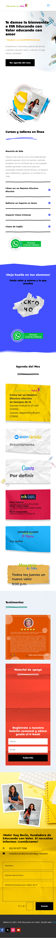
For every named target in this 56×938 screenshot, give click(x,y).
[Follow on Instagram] (13, 930)
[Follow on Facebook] (2, 930)
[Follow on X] (7, 930)
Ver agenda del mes (20, 62)
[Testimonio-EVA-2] (28, 659)
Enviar (44, 906)
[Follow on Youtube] (18, 930)
